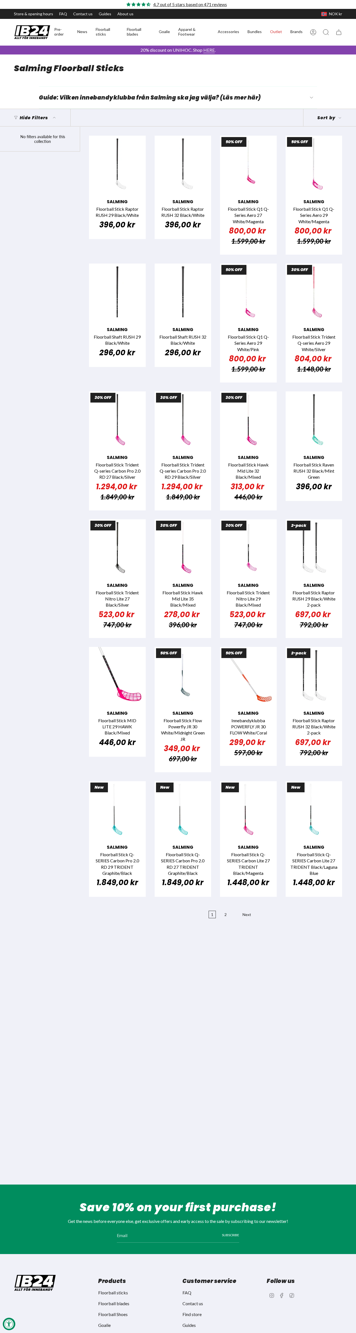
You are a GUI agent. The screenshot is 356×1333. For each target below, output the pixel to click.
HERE (209, 50)
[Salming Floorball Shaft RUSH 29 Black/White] (117, 292)
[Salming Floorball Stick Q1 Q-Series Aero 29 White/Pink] (248, 292)
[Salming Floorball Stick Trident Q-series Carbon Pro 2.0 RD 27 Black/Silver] (117, 419)
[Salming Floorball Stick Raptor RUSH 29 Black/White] (117, 164)
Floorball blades (113, 1303)
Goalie (104, 1325)
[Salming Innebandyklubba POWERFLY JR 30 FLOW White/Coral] (248, 675)
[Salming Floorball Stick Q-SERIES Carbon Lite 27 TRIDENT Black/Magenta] (248, 809)
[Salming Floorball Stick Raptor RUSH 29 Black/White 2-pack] (314, 547)
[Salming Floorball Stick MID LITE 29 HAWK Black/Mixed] (117, 675)
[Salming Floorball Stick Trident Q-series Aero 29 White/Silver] (314, 292)
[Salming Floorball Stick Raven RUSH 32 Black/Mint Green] (314, 419)
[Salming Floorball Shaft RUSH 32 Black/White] (183, 292)
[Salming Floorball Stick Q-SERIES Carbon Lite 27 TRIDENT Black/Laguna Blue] (314, 809)
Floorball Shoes (113, 1314)
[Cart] (338, 32)
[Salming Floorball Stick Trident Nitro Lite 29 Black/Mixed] (248, 547)
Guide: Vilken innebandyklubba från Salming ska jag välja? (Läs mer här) (150, 97)
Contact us (83, 13)
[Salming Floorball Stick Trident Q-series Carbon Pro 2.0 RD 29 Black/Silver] (183, 419)
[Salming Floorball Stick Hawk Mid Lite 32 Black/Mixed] (248, 419)
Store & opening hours (33, 13)
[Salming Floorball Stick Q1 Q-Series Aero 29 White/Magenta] (314, 164)
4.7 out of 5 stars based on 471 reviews (190, 4)
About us (125, 13)
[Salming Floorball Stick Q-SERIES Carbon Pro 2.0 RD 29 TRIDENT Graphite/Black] (117, 809)
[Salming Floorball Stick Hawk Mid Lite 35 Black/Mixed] (183, 547)
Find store (192, 1314)
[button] (61, 32)
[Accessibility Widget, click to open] (9, 1324)
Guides (105, 13)
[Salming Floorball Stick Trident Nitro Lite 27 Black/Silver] (117, 547)
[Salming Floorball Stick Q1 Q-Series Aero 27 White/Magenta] (248, 164)
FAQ (63, 13)
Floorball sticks (113, 1292)
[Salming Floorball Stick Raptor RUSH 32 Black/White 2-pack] (314, 675)
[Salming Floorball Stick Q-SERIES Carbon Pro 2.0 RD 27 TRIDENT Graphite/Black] (183, 809)
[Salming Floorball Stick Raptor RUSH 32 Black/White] (183, 164)
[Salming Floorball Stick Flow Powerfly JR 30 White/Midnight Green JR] (183, 675)
